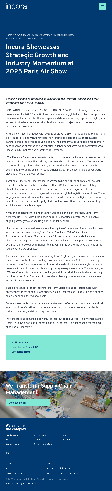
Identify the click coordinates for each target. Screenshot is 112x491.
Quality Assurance (14, 435)
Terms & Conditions (14, 468)
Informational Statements (58, 468)
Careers (37, 439)
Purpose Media (29, 483)
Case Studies (40, 435)
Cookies (50, 463)
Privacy (9, 463)
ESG (7, 439)
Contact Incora (17, 403)
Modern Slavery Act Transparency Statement (66, 473)
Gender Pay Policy (14, 473)
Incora (27, 342)
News (18, 35)
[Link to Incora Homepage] (17, 6)
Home (9, 35)
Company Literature (43, 444)
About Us (67, 439)
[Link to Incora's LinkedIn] (7, 452)
